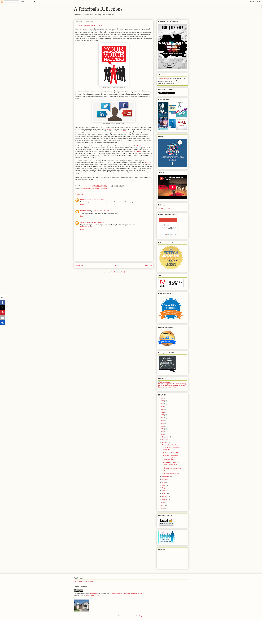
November (165, 440)
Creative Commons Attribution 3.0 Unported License (126, 593)
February (165, 496)
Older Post (148, 265)
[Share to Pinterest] (123, 186)
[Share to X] (119, 186)
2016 (162, 426)
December (165, 437)
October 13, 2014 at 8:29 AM (95, 222)
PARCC (123, 131)
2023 (162, 406)
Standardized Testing (179, 384)
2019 (162, 418)
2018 (162, 420)
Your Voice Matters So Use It (171, 473)
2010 (162, 508)
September (166, 476)
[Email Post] (111, 186)
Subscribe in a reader (165, 208)
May (163, 488)
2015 (162, 429)
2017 (162, 423)
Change (82, 188)
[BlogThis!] (117, 186)
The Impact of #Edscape (170, 455)
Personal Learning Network (167, 385)
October (165, 442)
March (164, 493)
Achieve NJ (147, 162)
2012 (162, 502)
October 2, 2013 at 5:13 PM (101, 211)
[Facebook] (2, 302)
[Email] (2, 317)
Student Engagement (165, 384)
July (163, 482)
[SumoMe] (2, 322)
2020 (162, 415)
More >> (175, 387)
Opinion (102, 188)
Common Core (111, 129)
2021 (162, 412)
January (165, 499)
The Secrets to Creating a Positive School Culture (170, 463)
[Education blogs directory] (166, 525)
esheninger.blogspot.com (93, 595)
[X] (2, 307)
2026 (162, 398)
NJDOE (97, 188)
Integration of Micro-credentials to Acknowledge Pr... (171, 468)
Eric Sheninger (85, 211)
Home (114, 265)
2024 (162, 403)
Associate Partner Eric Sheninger (83, 581)
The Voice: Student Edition (170, 452)
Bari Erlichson (137, 151)
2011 (162, 505)
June (164, 485)
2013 (162, 434)
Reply (82, 204)
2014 (162, 431)
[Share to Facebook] (121, 186)
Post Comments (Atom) (118, 272)
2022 (162, 409)
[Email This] (115, 186)
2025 (162, 401)
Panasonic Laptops (86, 226)
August (164, 479)
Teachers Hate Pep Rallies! (170, 445)
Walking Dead (139, 146)
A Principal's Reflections (98, 8)
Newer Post (79, 265)
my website (165, 78)
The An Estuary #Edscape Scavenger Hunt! (170, 458)
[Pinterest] (2, 312)
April (164, 490)
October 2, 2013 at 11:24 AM (95, 199)
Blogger (141, 616)
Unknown (83, 199)
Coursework (168, 387)
